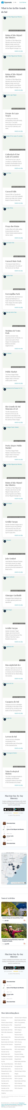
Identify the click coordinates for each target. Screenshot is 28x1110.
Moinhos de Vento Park (12, 332)
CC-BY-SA (22, 108)
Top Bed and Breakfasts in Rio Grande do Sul (5, 1086)
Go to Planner (22, 2)
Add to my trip (19, 51)
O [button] (9, 864)
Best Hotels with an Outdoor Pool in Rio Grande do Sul (6, 1078)
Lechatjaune (15, 326)
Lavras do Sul (11, 736)
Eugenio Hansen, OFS (13, 30)
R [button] (13, 866)
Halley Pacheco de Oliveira (12, 478)
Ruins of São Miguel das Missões (13, 36)
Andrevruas (15, 623)
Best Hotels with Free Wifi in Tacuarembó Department (20, 1022)
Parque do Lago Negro (12, 114)
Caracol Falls (10, 191)
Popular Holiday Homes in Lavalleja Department (19, 1057)
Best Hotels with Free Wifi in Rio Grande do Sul (7, 1032)
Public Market (11, 372)
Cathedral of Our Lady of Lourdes (12, 155)
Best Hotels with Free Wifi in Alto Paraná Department (20, 1049)
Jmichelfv (16, 256)
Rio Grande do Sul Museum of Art (12, 407)
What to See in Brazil (6, 1022)
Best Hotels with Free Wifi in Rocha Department (20, 1042)
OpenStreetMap (15, 883)
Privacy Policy (20, 1104)
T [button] (13, 869)
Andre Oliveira (16, 289)
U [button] (15, 873)
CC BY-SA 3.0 (22, 30)
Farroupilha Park (12, 294)
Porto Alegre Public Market (13, 446)
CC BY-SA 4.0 (22, 256)
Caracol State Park (13, 261)
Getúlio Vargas (11, 522)
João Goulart (10, 558)
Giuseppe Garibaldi (13, 595)
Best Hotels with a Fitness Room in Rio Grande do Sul (6, 1071)
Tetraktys (16, 440)
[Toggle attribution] (25, 883)
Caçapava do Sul (12, 702)
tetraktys (18, 401)
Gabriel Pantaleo (14, 590)
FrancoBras (16, 766)
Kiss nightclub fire (13, 665)
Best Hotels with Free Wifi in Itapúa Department (20, 1030)
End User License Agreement (11, 1104)
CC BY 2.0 (22, 289)
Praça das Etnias (12, 226)
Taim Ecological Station (12, 772)
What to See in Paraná (21, 1017)
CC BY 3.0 (23, 401)
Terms (2, 1104)
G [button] (18, 866)
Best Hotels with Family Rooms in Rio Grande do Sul (7, 1044)
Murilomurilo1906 (14, 731)
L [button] (17, 867)
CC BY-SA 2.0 (22, 697)
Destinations (21, 1102)
